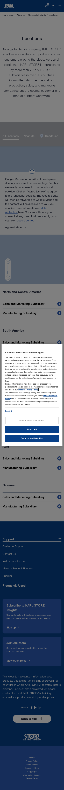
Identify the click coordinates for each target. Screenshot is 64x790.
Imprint (8, 411)
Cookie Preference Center (32, 420)
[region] (32, 395)
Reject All (32, 429)
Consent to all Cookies (32, 438)
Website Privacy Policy (28, 390)
